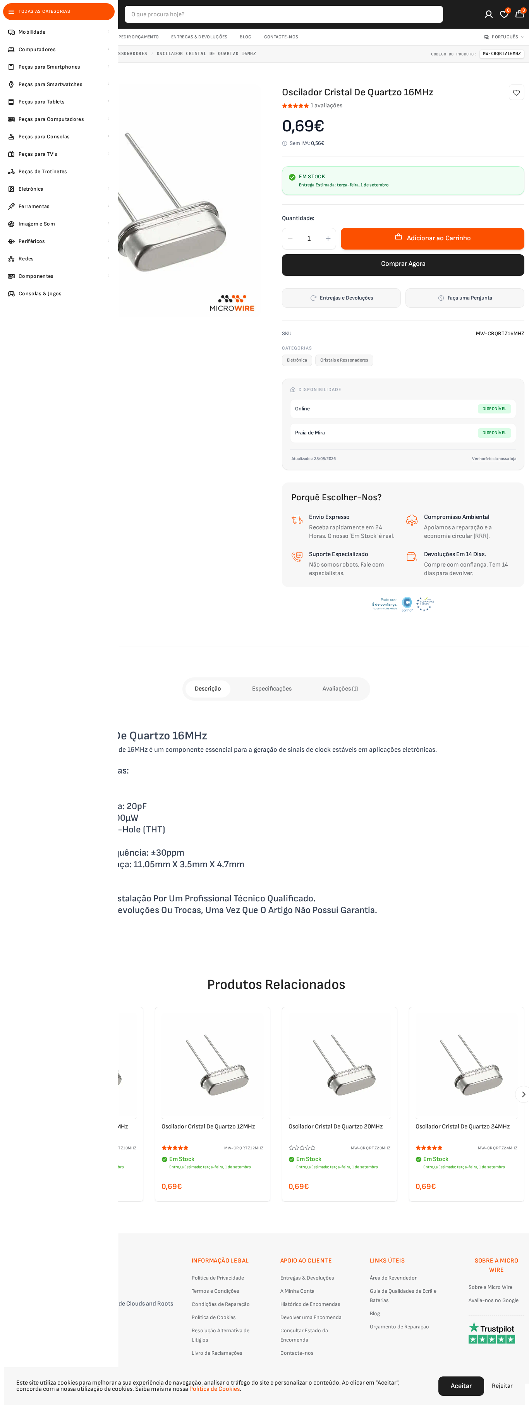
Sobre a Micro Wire (490, 1287)
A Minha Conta (297, 1291)
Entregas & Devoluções (199, 37)
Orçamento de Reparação (399, 1326)
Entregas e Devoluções (346, 298)
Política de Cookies (214, 1317)
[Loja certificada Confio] (403, 604)
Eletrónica (297, 360)
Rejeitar (502, 1386)
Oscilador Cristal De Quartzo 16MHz (206, 53)
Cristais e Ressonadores (344, 360)
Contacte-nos (281, 37)
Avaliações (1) (340, 688)
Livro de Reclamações (217, 1353)
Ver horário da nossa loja (494, 458)
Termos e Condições (215, 1291)
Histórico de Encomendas (310, 1304)
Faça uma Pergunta (470, 298)
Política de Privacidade (218, 1278)
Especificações (272, 688)
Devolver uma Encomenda (311, 1317)
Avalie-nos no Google (494, 1300)
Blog (245, 37)
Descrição (208, 688)
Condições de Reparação (221, 1304)
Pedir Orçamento (139, 37)
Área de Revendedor (393, 1278)
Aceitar (461, 1386)
